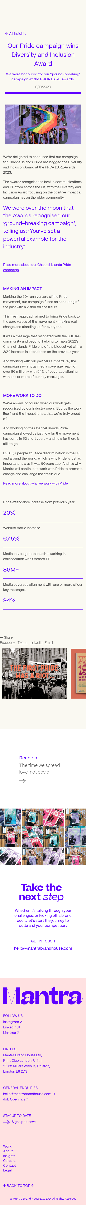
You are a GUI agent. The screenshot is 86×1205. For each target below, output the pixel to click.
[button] (34, 673)
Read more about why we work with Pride (35, 483)
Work (7, 1146)
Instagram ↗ (13, 1022)
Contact (9, 1165)
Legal (7, 1170)
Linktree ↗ (11, 1032)
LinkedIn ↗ (11, 1027)
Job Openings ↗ (16, 1099)
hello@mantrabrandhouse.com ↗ (29, 1094)
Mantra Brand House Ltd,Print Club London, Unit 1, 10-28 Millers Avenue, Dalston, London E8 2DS (26, 1063)
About (8, 1151)
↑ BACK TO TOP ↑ (18, 1186)
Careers (9, 1161)
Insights (9, 1156)
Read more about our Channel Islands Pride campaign (37, 267)
